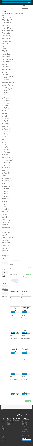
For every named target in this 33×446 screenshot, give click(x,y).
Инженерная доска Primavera (5, 92)
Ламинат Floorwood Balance (5, 120)
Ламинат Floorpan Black (5, 112)
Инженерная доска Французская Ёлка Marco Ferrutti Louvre (9, 82)
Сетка (28, 268)
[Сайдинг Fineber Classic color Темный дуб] (26, 363)
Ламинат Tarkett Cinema (5, 142)
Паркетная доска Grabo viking (5, 193)
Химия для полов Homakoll (5, 233)
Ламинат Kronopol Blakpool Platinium (6, 174)
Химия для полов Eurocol (5, 234)
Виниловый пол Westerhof (5, 74)
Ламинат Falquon (4, 110)
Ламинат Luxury (4, 136)
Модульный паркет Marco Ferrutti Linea (6, 181)
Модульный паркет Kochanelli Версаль (6, 178)
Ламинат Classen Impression (5, 106)
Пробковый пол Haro (4, 214)
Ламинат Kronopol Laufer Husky (6, 164)
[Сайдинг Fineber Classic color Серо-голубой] (26, 342)
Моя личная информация (15, 422)
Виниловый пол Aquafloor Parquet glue (6, 41)
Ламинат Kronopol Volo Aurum (5, 169)
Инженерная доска (4, 77)
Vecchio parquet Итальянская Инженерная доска (8, 85)
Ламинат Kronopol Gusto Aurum (6, 168)
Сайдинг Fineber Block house (5, 216)
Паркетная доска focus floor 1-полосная (7, 189)
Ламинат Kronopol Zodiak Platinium (6, 172)
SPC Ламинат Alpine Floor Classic (6, 18)
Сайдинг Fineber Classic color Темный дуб (26, 370)
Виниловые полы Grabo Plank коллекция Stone (7, 59)
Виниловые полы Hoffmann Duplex (6, 62)
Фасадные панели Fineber (5, 250)
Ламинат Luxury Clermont (5, 138)
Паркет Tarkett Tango (4, 204)
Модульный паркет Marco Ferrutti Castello (7, 180)
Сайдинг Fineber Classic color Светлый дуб (14, 349)
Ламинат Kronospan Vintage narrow (6, 131)
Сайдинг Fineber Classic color (5, 217)
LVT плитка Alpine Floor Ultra (5, 25)
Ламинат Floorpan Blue (4, 113)
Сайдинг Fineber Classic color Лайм (14, 308)
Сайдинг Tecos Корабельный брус (6, 220)
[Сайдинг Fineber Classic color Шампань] (14, 383)
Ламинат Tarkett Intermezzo (5, 144)
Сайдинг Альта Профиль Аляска (6, 227)
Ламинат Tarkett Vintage (5, 147)
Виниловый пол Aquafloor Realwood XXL (7, 42)
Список (30, 268)
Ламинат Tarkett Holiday (5, 143)
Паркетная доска (4, 183)
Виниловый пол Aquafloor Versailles (6, 40)
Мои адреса (13, 421)
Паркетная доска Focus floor (5, 188)
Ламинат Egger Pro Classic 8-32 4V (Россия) (7, 157)
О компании (3, 257)
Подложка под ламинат (5, 211)
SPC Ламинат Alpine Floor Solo (5, 27)
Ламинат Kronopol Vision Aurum (6, 167)
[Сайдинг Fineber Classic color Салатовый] (14, 322)
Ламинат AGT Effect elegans (5, 99)
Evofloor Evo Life (4, 71)
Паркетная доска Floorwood (5, 187)
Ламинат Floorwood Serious (5, 123)
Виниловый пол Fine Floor (5, 53)
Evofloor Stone (3, 73)
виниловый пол (4, 295)
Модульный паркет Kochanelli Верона (6, 177)
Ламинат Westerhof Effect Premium (6, 150)
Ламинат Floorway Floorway (5, 118)
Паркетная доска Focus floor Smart (6, 190)
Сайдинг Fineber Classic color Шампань (14, 390)
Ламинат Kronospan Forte (5, 126)
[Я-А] (11, 269)
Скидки (4, 272)
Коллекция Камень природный (5, 255)
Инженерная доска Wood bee (5, 86)
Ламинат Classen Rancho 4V (5, 107)
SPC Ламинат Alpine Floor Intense (6, 20)
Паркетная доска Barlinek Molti (5, 185)
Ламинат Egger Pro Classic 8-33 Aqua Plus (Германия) (8, 159)
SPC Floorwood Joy (4, 51)
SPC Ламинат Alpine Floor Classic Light (6, 28)
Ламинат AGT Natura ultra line (5, 98)
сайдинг (7, 295)
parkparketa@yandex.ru (26, 421)
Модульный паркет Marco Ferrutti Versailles (7, 182)
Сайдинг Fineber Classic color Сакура (26, 308)
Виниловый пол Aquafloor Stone (6, 38)
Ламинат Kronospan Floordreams (6, 125)
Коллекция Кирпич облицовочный (6, 252)
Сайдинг (3, 434)
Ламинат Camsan (4, 102)
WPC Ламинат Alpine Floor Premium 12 (6, 17)
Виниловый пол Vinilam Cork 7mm (6, 68)
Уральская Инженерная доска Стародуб (7, 89)
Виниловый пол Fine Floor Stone (6, 55)
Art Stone (3, 44)
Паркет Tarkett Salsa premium (5, 203)
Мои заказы (13, 419)
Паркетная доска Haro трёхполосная (6, 195)
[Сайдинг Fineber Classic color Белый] (14, 281)
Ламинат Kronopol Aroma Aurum (6, 173)
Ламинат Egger (4, 155)
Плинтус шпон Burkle (4, 208)
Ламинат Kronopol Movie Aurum (6, 170)
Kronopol (6, 299)
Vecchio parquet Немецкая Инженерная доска (7, 84)
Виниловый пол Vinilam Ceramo (6, 67)
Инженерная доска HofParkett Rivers (6, 80)
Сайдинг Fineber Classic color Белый (14, 287)
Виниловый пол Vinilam (5, 64)
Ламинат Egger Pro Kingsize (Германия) (7, 160)
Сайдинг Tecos (4, 219)
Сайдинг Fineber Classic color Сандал (26, 328)
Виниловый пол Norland (5, 75)
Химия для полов (4, 230)
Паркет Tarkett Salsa (4, 202)
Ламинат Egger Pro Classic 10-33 (6, 163)
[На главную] (3, 260)
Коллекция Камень (4, 253)
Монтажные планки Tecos (5, 224)
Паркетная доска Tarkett (5, 200)
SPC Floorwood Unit (4, 50)
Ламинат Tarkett (4, 141)
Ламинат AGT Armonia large (5, 101)
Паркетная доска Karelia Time (5, 198)
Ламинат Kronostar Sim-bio (5, 134)
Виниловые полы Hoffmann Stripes (6, 63)
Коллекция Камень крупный (5, 251)
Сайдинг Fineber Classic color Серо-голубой (26, 349)
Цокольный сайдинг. (4, 235)
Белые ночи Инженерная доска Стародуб (7, 88)
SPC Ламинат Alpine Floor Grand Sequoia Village (8, 30)
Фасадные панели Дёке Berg (5, 239)
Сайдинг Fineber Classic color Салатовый (14, 328)
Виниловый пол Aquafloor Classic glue (6, 36)
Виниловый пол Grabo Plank (5, 58)
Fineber (5, 298)
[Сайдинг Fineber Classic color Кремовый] (26, 281)
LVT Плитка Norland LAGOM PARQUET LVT (7, 76)
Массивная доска (4, 175)
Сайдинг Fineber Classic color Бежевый (26, 390)
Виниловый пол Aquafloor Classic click (6, 35)
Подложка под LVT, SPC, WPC (5, 256)
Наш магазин (5, 269)
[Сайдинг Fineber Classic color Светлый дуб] (14, 342)
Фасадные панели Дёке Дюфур (6, 243)
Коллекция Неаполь (4, 247)
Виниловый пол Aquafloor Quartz (6, 37)
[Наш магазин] (5, 288)
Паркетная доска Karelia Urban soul (6, 199)
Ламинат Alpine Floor (4, 94)
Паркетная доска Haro (4, 194)
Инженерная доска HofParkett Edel (6, 79)
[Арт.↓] (11, 270)
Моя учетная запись (16, 418)
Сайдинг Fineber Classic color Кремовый (26, 287)
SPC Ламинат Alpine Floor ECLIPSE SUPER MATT (8, 33)
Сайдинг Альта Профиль (5, 225)
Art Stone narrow (4, 48)
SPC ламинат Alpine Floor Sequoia (6, 32)
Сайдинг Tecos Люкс (4, 221)
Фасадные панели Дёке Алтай (5, 244)
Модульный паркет (4, 176)
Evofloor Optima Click (4, 72)
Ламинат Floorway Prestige (5, 119)
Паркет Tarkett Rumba (4, 201)
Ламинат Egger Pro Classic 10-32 (6, 162)
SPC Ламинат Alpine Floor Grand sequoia (7, 19)
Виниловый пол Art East (5, 43)
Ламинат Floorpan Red (4, 116)
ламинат (3, 296)
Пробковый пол (4, 212)
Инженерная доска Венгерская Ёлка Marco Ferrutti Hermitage (9, 81)
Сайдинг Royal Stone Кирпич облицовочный (7, 237)
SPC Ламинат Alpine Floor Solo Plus (6, 31)
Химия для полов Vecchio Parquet (6, 232)
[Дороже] (11, 268)
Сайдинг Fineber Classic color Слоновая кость (14, 370)
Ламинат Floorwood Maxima (5, 121)
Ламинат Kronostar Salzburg (5, 133)
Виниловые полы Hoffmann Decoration (6, 61)
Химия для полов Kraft (5, 231)
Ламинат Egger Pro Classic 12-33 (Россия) (7, 156)
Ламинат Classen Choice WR (5, 108)
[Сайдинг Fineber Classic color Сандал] (26, 322)
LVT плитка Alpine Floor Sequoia (6, 23)
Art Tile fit (3, 46)
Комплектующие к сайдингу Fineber (6, 218)
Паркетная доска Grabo (5, 191)
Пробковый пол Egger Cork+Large (6, 213)
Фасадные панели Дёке (5, 238)
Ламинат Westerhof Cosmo (5, 154)
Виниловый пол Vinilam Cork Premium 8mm (7, 69)
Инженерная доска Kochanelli (5, 90)
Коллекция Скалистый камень (5, 248)
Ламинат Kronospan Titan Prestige (6, 129)
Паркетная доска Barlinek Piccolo (6, 186)
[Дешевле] (11, 267)
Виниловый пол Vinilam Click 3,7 (6, 66)
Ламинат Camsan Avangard (5, 103)
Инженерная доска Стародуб (5, 87)
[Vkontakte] (3, 3)
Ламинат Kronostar (4, 132)
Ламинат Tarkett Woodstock (5, 146)
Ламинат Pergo (4, 139)
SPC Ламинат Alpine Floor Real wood (6, 22)
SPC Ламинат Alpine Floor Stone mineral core (7, 24)
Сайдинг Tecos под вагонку (5, 222)
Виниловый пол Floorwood (5, 49)
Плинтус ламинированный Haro (6, 207)
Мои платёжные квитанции (15, 420)
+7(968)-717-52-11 (4, 1)
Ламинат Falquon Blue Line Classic (6, 111)
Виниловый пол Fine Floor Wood (6, 56)
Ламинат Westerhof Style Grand (6, 152)
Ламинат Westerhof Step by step (6, 151)
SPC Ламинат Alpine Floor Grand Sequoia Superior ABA (8, 29)
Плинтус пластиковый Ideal (5, 209)
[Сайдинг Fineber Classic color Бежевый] (26, 383)
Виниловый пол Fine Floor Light (6, 54)
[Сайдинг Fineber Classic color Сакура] (26, 301)
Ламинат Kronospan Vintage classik (6, 130)
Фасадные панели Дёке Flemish (6, 242)
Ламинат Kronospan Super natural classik (7, 128)
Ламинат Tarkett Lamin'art (5, 145)
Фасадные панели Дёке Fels (5, 240)
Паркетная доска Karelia (5, 196)
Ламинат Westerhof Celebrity (5, 149)
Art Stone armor (4, 45)
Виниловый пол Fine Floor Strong (6, 57)
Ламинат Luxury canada (5, 137)
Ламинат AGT (3, 95)
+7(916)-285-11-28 (25, 424)
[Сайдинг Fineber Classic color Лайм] (14, 301)
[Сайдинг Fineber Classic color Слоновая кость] (14, 363)
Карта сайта (8, 427)
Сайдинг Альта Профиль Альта (6, 226)
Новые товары (9, 420)
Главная (3, 15)
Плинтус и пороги (4, 206)
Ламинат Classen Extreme (5, 105)
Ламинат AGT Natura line (5, 97)
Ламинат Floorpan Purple (5, 115)
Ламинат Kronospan (4, 124)
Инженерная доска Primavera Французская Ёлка (8, 93)
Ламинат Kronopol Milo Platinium (6, 165)
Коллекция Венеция (4, 246)
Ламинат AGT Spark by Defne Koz (6, 100)
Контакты (3, 258)
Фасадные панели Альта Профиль (6, 245)
